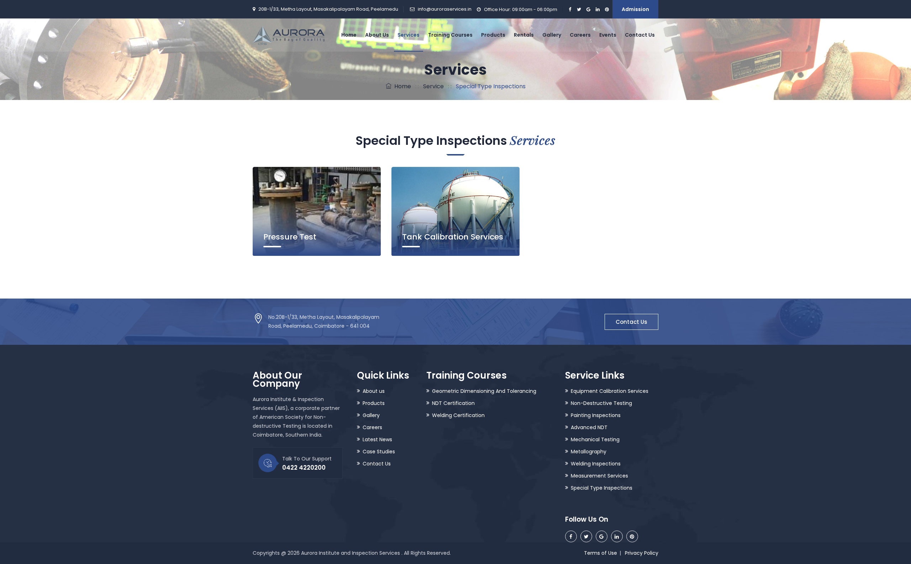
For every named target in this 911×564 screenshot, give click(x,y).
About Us (377, 34)
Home (349, 34)
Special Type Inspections (601, 487)
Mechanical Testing (595, 439)
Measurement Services (599, 475)
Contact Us (640, 34)
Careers (580, 34)
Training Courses (450, 34)
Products (493, 34)
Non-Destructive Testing (601, 403)
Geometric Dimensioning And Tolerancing (484, 391)
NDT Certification (453, 403)
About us (374, 391)
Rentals (524, 34)
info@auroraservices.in (445, 9)
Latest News (377, 439)
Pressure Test (289, 236)
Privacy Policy (641, 553)
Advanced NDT (589, 427)
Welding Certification (458, 415)
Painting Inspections (596, 415)
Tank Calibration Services (452, 236)
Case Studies (379, 451)
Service (433, 86)
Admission (635, 9)
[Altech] (289, 34)
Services (408, 34)
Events (607, 34)
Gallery (551, 34)
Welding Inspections (596, 463)
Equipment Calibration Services (609, 391)
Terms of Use (600, 553)
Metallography (588, 451)
